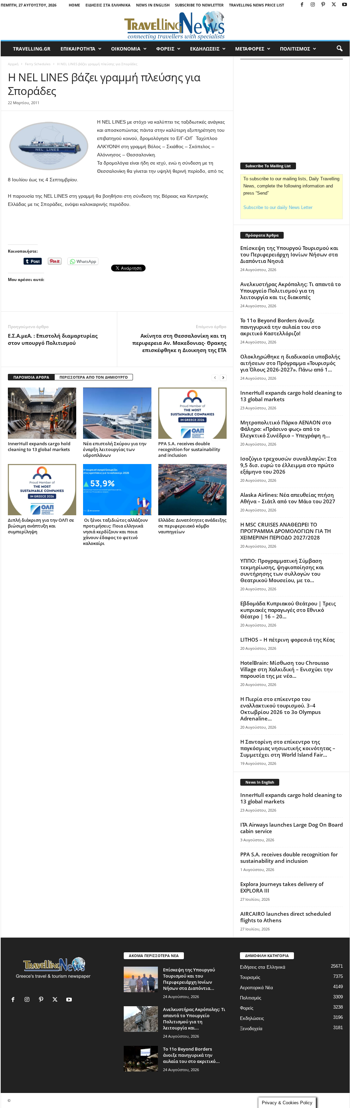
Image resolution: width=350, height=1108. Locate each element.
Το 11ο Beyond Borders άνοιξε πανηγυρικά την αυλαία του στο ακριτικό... (191, 1055)
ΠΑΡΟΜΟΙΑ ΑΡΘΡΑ (31, 377)
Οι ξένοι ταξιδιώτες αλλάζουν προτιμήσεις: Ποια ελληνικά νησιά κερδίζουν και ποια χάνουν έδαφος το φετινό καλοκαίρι (115, 531)
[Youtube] (344, 5)
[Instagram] (313, 5)
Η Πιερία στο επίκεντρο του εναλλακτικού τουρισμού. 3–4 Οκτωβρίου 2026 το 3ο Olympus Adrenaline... (280, 709)
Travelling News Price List (256, 5)
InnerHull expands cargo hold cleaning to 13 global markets (39, 446)
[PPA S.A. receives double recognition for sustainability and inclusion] (192, 413)
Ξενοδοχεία (251, 1028)
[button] (339, 48)
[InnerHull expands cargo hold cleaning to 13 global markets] (42, 413)
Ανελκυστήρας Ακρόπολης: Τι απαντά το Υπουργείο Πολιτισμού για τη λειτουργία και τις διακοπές (290, 290)
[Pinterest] (323, 5)
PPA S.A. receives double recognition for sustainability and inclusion (189, 449)
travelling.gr (31, 48)
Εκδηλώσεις (252, 1018)
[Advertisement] (117, 226)
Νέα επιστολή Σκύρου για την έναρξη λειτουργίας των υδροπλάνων (114, 449)
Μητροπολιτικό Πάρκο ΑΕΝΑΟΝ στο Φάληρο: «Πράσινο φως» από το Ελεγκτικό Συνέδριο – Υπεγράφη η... (285, 429)
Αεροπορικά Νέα (256, 987)
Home (74, 5)
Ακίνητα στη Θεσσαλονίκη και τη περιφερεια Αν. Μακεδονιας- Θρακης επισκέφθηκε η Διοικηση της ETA (179, 342)
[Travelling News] (175, 25)
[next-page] (223, 377)
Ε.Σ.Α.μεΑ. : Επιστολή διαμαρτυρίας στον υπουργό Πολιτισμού (52, 339)
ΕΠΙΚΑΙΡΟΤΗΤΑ (77, 48)
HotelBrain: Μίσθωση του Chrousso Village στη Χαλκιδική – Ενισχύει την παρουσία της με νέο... (286, 669)
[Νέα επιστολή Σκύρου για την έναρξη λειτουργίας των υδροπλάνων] (117, 413)
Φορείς (246, 1008)
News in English (153, 5)
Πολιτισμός (250, 997)
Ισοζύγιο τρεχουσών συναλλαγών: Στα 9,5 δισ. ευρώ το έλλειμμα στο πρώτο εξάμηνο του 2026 (288, 465)
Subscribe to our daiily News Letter (277, 207)
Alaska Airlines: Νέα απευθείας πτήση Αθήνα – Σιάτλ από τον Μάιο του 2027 (287, 498)
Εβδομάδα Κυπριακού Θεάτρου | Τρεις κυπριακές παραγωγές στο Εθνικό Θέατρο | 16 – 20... (288, 610)
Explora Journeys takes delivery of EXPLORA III (281, 887)
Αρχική (13, 63)
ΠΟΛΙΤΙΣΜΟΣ (295, 48)
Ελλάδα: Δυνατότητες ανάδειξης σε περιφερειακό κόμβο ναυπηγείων (192, 526)
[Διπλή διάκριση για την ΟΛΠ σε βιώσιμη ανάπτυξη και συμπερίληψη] (42, 489)
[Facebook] (302, 5)
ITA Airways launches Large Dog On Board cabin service (291, 827)
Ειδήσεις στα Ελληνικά (108, 5)
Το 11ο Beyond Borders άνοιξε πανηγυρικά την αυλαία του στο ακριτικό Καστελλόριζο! (280, 327)
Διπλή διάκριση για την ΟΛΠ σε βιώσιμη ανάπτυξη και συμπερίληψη (41, 526)
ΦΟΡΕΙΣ (165, 48)
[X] (334, 5)
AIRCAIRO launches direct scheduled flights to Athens (285, 917)
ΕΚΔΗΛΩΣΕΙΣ (204, 48)
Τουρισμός (250, 977)
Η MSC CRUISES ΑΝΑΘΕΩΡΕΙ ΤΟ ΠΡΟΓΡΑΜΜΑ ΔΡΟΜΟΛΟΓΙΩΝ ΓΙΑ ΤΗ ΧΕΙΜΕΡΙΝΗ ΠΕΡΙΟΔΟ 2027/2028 (285, 531)
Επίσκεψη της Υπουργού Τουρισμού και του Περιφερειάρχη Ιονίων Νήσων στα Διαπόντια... (189, 979)
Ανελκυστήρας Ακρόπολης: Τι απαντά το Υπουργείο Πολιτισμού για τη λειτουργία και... (194, 1018)
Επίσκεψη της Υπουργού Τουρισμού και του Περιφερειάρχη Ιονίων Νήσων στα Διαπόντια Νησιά (289, 254)
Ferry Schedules (38, 63)
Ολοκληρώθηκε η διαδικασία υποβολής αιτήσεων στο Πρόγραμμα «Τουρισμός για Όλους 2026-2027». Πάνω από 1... (290, 363)
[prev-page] (215, 377)
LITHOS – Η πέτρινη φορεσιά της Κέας (287, 639)
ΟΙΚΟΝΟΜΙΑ (125, 48)
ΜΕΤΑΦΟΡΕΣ (249, 48)
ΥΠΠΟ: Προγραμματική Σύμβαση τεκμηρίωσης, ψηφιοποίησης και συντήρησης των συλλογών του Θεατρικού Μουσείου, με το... (282, 570)
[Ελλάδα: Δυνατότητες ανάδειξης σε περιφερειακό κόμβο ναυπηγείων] (192, 489)
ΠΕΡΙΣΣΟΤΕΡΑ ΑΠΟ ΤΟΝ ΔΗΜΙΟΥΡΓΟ (93, 377)
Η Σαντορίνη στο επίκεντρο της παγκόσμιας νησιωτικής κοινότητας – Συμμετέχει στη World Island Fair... (287, 748)
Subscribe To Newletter (199, 5)
